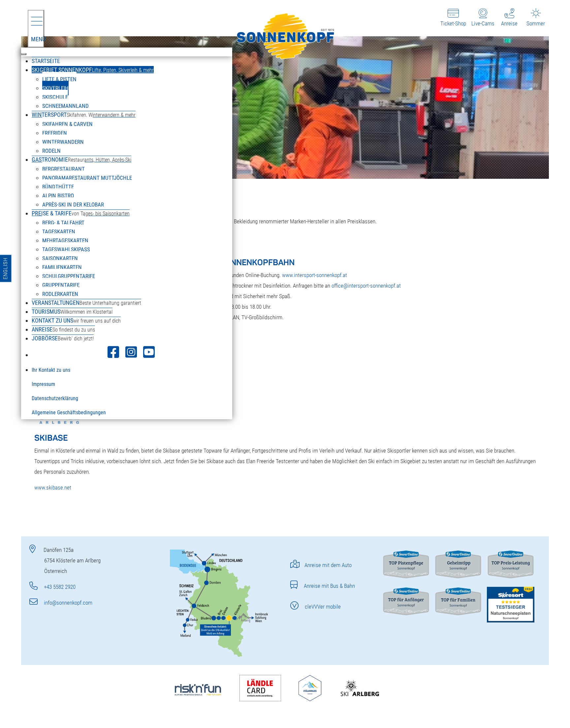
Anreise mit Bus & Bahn (328, 586)
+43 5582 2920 (59, 587)
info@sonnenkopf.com (67, 602)
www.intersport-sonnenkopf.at (314, 275)
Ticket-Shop (453, 23)
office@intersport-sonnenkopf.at (366, 285)
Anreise (509, 23)
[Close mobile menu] (23, 54)
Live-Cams (482, 23)
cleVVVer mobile (322, 606)
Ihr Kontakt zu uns (51, 370)
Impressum (43, 384)
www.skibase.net (52, 487)
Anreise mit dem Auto (328, 565)
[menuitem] (46, 60)
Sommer (535, 23)
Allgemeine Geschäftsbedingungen (69, 412)
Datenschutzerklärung (55, 398)
